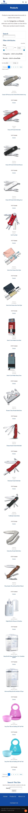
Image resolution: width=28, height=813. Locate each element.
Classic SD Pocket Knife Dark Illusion (14, 164)
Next (21, 67)
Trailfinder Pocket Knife (14, 515)
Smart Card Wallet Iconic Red (14, 340)
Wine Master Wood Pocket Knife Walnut (14, 586)
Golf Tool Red (14, 235)
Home (5, 796)
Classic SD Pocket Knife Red (14, 129)
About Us (21, 796)
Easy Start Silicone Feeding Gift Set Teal (14, 761)
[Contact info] (25, 811)
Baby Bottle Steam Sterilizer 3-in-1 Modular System (14, 657)
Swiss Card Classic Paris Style (14, 270)
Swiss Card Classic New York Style (14, 305)
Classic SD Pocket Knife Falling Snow (14, 200)
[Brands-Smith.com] (4, 2)
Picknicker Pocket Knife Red (14, 480)
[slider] (4, 50)
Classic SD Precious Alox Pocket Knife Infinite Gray (14, 94)
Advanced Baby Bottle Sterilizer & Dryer (14, 691)
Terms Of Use (10, 810)
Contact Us (14, 803)
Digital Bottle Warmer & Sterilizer (14, 621)
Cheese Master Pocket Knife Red (14, 445)
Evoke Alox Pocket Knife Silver (14, 551)
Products (13, 796)
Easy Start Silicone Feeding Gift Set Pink (14, 726)
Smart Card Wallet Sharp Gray (14, 375)
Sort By (4, 63)
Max (15, 47)
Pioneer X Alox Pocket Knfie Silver (14, 410)
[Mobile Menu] (26, 2)
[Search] (23, 2)
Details (14, 102)
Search (8, 788)
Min (3, 47)
